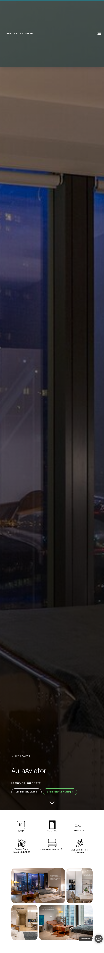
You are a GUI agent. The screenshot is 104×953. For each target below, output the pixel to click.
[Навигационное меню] (99, 33)
